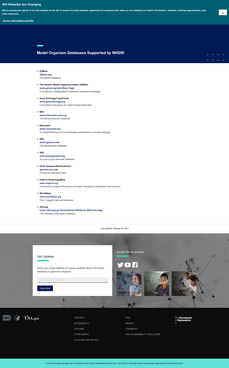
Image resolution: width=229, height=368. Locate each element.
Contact (79, 317)
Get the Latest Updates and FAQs (18, 20)
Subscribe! (45, 288)
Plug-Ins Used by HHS (86, 339)
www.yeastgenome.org (52, 155)
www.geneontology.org (52, 101)
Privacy (129, 323)
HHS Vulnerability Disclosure (142, 334)
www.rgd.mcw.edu (50, 142)
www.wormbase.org (50, 196)
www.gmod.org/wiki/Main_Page (57, 88)
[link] (120, 265)
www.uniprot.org (49, 183)
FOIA (127, 317)
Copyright (131, 328)
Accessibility (81, 323)
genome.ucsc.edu (49, 169)
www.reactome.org (50, 128)
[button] (31, 319)
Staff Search (81, 334)
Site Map (79, 328)
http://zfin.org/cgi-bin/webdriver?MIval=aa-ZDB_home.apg (71, 210)
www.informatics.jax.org (53, 115)
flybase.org (46, 74)
